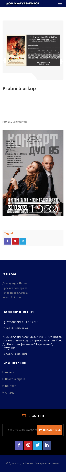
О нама (9, 392)
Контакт (10, 386)
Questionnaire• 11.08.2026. (21, 322)
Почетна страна (15, 379)
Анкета (9, 372)
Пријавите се (52, 430)
